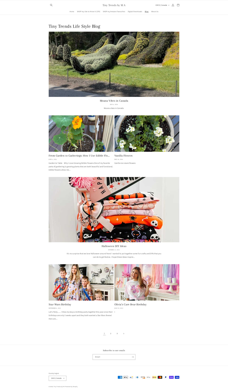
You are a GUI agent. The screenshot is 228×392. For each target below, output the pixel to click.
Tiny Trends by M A (59, 386)
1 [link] (104, 333)
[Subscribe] (132, 357)
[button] (51, 5)
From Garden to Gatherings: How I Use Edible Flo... (79, 155)
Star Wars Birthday (60, 304)
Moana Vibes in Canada (114, 100)
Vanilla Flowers (123, 155)
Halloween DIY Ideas (114, 246)
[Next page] (123, 333)
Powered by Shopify (71, 386)
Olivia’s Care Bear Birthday (130, 304)
